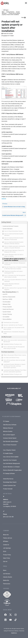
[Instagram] (15, 614)
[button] (26, 3)
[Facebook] (5, 614)
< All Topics (5, 10)
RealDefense (14, 633)
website (4, 198)
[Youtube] (10, 619)
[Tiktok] (15, 619)
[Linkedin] (5, 619)
